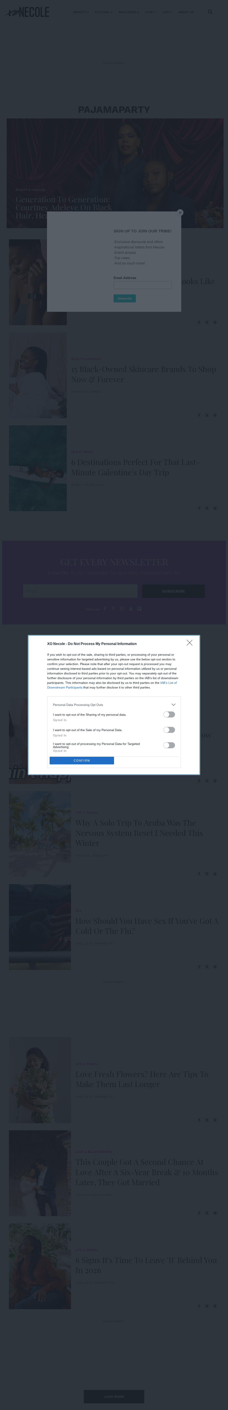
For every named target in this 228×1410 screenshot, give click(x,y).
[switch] (169, 714)
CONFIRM (82, 760)
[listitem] (114, 704)
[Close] (191, 644)
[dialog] (114, 705)
